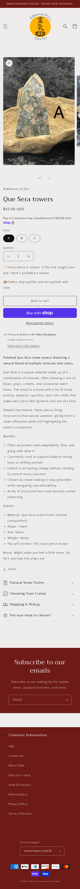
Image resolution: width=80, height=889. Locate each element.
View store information (23, 346)
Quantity (8, 247)
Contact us (16, 756)
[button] (5, 26)
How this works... (21, 785)
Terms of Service (20, 813)
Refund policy (18, 794)
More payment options (40, 323)
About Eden (17, 765)
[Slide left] (30, 178)
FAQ (12, 746)
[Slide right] (49, 178)
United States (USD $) (38, 850)
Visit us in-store (20, 775)
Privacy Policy (18, 804)
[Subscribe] (66, 700)
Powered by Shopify (51, 881)
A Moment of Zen (34, 881)
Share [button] (12, 569)
